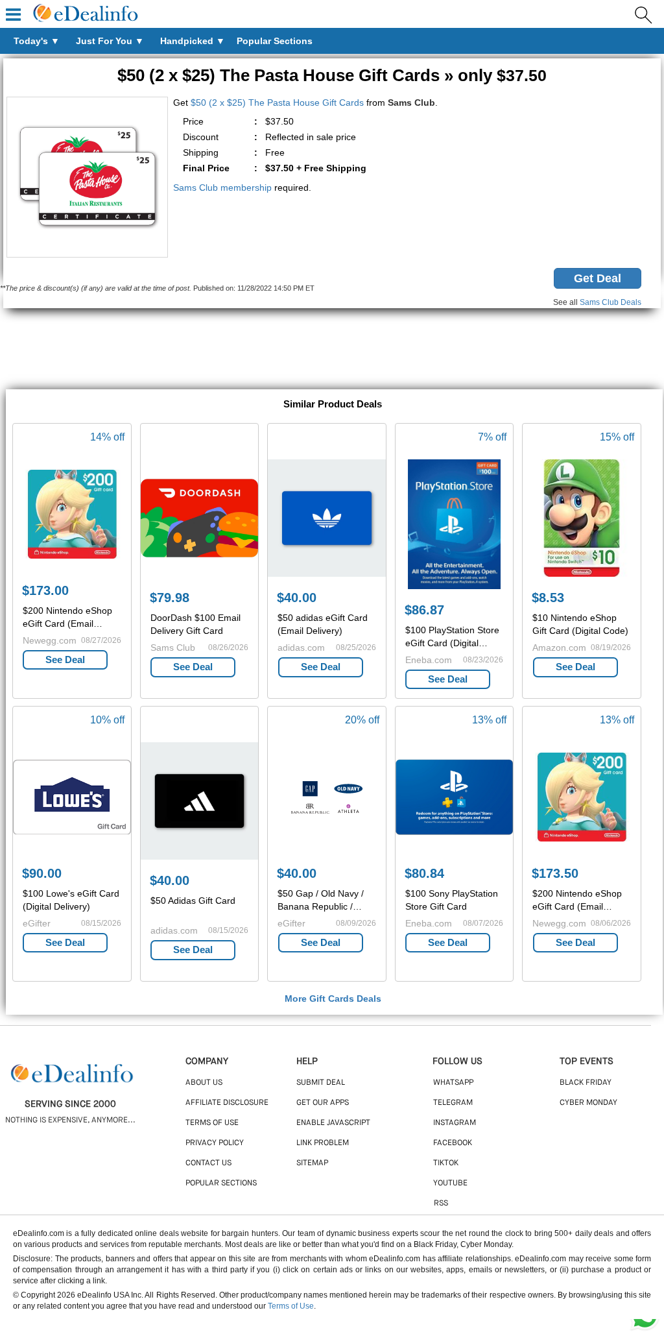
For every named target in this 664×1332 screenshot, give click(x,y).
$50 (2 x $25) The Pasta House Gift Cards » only (332, 75)
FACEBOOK (452, 1143)
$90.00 (42, 873)
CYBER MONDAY (588, 1103)
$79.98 (169, 597)
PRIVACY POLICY (214, 1143)
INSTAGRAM (454, 1123)
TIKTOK (445, 1163)
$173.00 (45, 590)
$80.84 (424, 873)
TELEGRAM (453, 1103)
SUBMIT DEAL (320, 1083)
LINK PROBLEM (322, 1143)
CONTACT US (208, 1163)
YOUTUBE (450, 1183)
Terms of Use (291, 1306)
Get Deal (597, 278)
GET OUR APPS (322, 1103)
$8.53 (548, 597)
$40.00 (296, 597)
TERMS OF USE (212, 1123)
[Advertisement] (332, 350)
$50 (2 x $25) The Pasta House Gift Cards (277, 102)
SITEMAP (312, 1163)
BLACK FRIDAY (585, 1083)
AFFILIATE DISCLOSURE (226, 1103)
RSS (441, 1203)
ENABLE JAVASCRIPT (333, 1123)
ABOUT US (203, 1083)
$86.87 (424, 610)
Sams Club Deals (610, 302)
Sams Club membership (222, 187)
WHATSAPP (453, 1083)
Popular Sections (221, 1183)
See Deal (65, 659)
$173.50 (555, 873)
